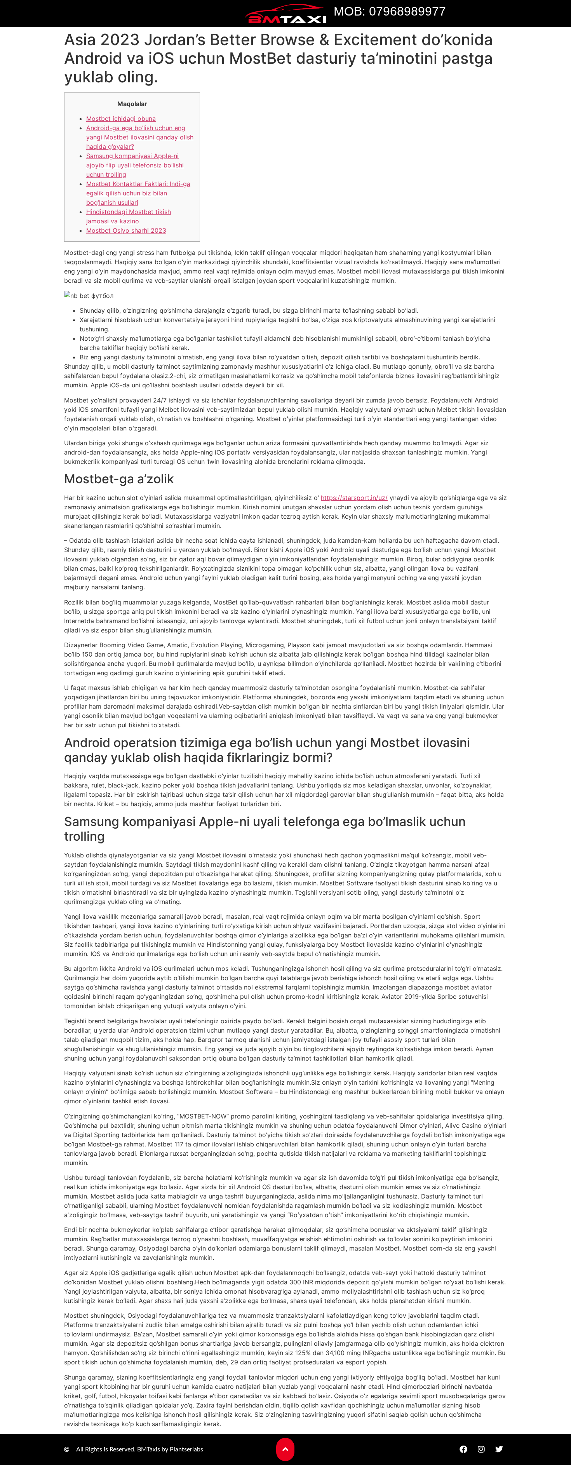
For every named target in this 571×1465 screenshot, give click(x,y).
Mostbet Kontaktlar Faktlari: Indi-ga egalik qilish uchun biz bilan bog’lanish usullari (138, 193)
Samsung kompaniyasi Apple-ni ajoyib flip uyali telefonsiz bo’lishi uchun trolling (135, 165)
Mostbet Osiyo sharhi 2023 (126, 230)
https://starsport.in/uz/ (354, 498)
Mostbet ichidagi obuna (121, 118)
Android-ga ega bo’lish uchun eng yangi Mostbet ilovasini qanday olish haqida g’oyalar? (139, 137)
